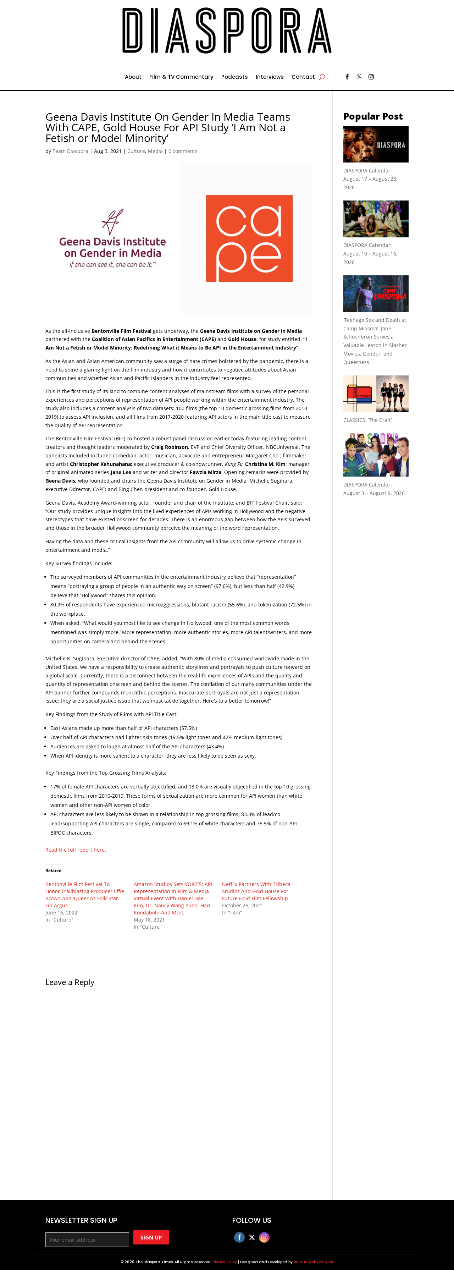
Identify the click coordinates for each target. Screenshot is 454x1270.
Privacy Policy (224, 1262)
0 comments (183, 151)
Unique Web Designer (313, 1262)
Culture (136, 151)
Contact (303, 78)
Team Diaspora (70, 151)
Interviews (270, 78)
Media (155, 151)
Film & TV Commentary (181, 78)
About (133, 78)
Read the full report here (75, 849)
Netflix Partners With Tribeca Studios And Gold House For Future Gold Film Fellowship (256, 891)
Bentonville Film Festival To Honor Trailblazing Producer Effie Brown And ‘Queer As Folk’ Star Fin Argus (84, 895)
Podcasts (234, 78)
